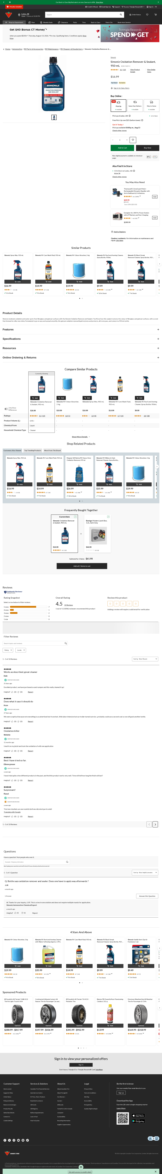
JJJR (6, 885)
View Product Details (135, 71)
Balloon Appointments (37, 1113)
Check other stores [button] (119, 130)
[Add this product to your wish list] (133, 140)
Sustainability (61, 1116)
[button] (121, 14)
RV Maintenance (52, 49)
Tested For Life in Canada (64, 1109)
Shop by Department (16, 22)
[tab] (118, 106)
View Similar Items (151, 71)
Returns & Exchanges (10, 1105)
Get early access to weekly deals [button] (80, 1172)
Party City (109, 22)
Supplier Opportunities (64, 1124)
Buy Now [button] (147, 148)
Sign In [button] (81, 1065)
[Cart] (156, 15)
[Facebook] (5, 1140)
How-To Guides (35, 1120)
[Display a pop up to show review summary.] (140, 196)
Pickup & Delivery (9, 1101)
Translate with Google (12, 812)
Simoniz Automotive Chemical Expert (22, 905)
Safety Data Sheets (9, 1113)
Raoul (6, 794)
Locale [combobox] (19, 650)
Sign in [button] (151, 7)
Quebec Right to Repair (91, 1109)
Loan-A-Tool (33, 1116)
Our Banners (61, 1097)
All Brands (60, 1105)
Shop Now (99, 2)
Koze (6, 705)
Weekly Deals (48, 22)
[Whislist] (147, 15)
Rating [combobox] (7, 650)
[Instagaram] (14, 1140)
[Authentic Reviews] (13, 592)
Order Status (136, 15)
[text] (17, 289)
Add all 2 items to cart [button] (82, 566)
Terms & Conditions (90, 1093)
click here (119, 240)
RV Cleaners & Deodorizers (72, 49)
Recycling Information (63, 1120)
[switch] (7, 409)
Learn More (121, 1108)
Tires (84, 22)
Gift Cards (33, 1105)
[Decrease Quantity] (113, 140)
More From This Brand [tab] (52, 450)
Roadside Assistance (36, 1101)
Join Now (99, 1070)
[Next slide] (158, 2)
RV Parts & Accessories (33, 49)
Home (7, 49)
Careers (59, 1101)
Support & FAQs (8, 1093)
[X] (9, 1140)
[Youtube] (18, 1140)
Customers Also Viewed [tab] (12, 450)
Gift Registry (34, 1109)
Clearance (64, 22)
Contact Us (7, 1116)
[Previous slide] (4, 2)
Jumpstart (60, 1113)
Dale (5, 676)
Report (30, 692)
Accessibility (88, 1101)
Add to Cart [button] (122, 148)
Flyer (33, 22)
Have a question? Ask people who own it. (19, 857)
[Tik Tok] (27, 1140)
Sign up (121, 1093)
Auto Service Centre (36, 1093)
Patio (75, 22)
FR (156, 7)
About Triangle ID (62, 1093)
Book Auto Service (124, 22)
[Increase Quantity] (127, 140)
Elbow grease (9, 764)
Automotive (17, 49)
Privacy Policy (88, 1089)
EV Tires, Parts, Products (37, 1097)
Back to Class (95, 22)
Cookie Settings (8, 1120)
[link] (119, 70)
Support (117, 7)
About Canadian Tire (63, 1089)
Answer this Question (147, 896)
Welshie (7, 735)
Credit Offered (93, 7)
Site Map (86, 1097)
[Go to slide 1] (54, 117)
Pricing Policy (88, 1105)
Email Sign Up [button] (106, 7)
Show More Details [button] (80, 437)
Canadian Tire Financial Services (39, 1089)
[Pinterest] (23, 1140)
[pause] (10, 2)
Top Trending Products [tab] (32, 450)
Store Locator (8, 1089)
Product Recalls (8, 1109)
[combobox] (147, 659)
